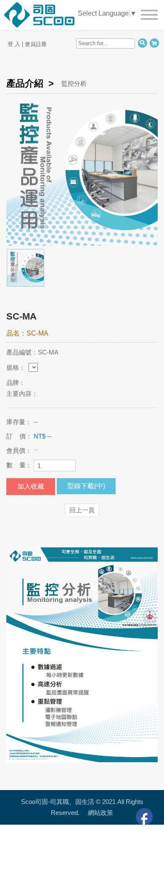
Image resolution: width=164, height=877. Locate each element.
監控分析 (74, 83)
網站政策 (100, 812)
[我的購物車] (154, 42)
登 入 (14, 44)
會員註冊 (36, 44)
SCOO (83, 10)
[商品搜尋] (142, 42)
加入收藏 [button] (30, 486)
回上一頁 (82, 510)
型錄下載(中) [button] (86, 486)
